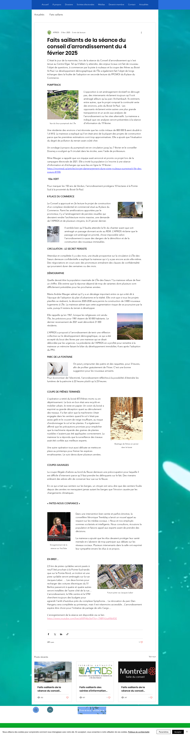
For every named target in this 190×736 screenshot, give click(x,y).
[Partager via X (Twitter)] (55, 634)
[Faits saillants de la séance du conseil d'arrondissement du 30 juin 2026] (53, 671)
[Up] (50, 710)
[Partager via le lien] (67, 634)
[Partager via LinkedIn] (61, 634)
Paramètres (163, 732)
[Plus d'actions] (141, 32)
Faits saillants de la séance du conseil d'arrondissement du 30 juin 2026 (52, 689)
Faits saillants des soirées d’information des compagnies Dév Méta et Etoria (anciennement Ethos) (93, 689)
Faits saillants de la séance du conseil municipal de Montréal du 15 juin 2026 (135, 689)
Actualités (39, 14)
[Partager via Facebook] (48, 634)
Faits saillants (56, 14)
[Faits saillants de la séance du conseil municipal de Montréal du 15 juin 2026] (137, 671)
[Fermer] (186, 732)
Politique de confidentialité (138, 732)
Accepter (178, 732)
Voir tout (152, 656)
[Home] (36, 710)
